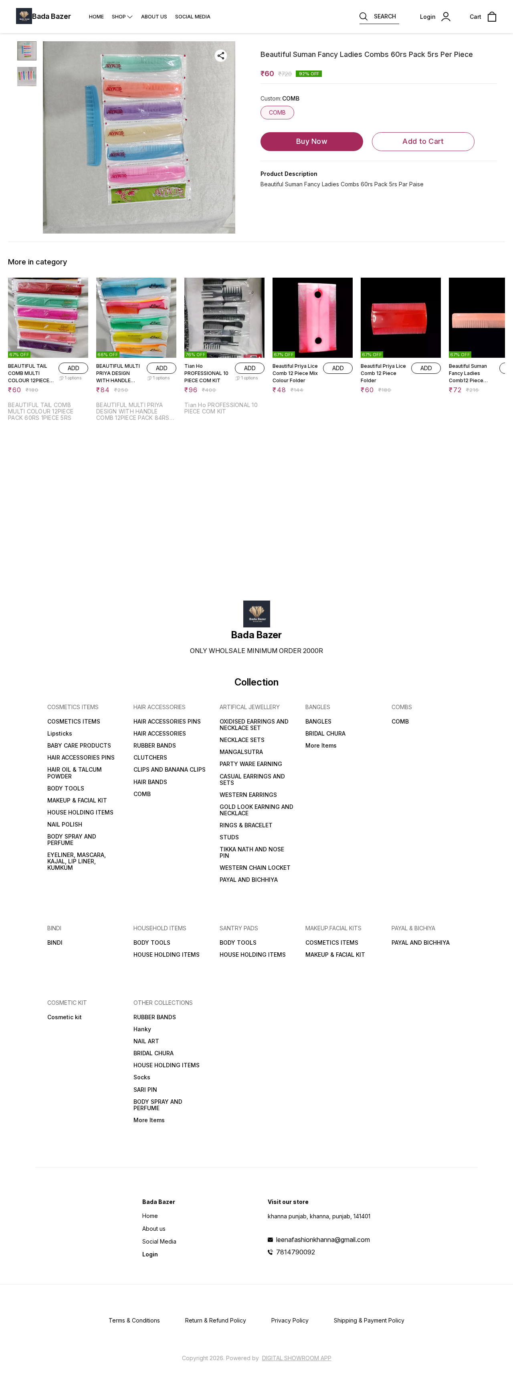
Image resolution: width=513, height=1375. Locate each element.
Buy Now (311, 141)
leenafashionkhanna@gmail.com (323, 1239)
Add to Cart (423, 141)
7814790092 (295, 1252)
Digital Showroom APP (296, 1358)
